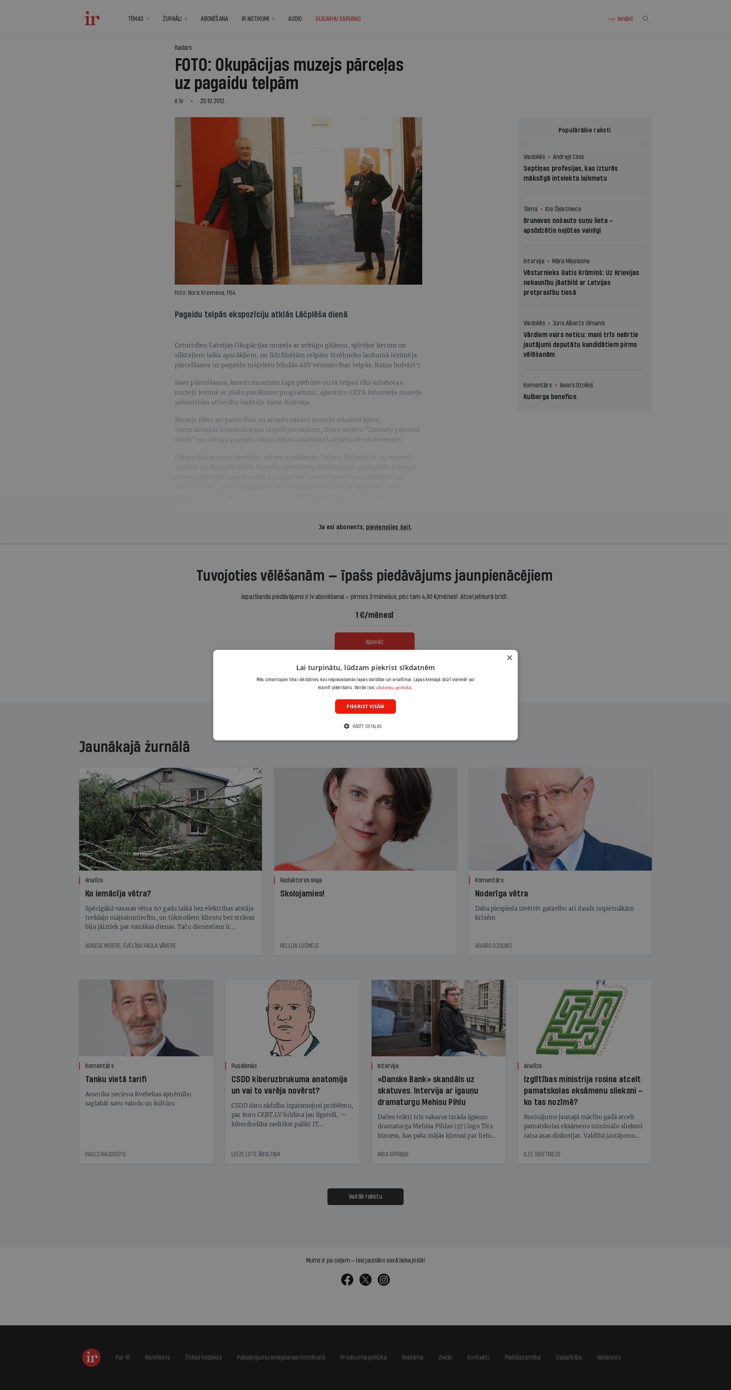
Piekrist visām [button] (365, 706)
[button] (365, 726)
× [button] (509, 658)
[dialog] (365, 695)
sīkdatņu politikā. (394, 687)
